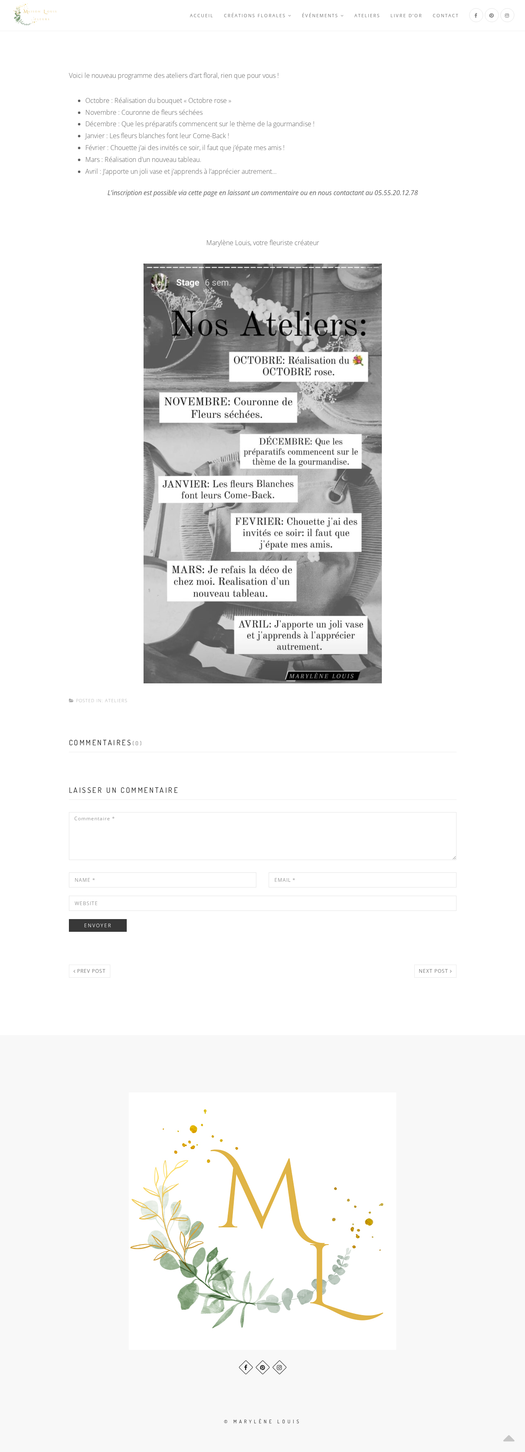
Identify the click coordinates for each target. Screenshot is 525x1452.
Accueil (202, 15)
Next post (434, 970)
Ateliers (367, 15)
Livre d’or (406, 15)
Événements (320, 15)
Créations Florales (255, 15)
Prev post (90, 970)
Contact (446, 15)
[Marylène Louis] (35, 15)
